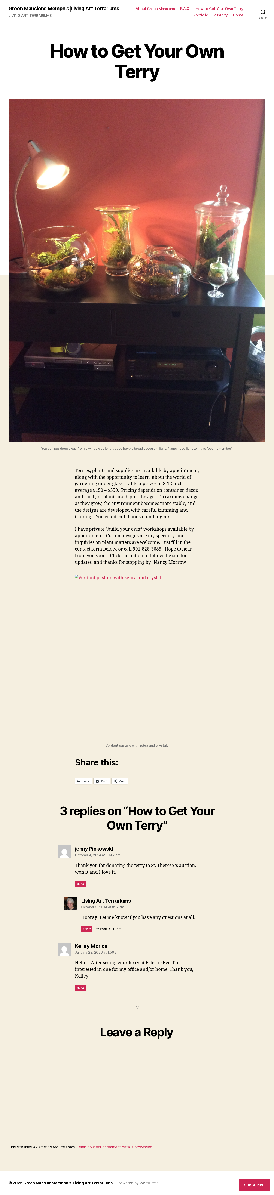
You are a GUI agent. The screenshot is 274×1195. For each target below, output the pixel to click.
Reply (80, 883)
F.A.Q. (185, 8)
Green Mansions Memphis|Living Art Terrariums (64, 8)
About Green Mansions (155, 8)
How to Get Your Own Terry (219, 8)
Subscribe (254, 1185)
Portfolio (200, 15)
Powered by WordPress (138, 1183)
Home (238, 15)
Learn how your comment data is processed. (115, 1147)
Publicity (220, 15)
